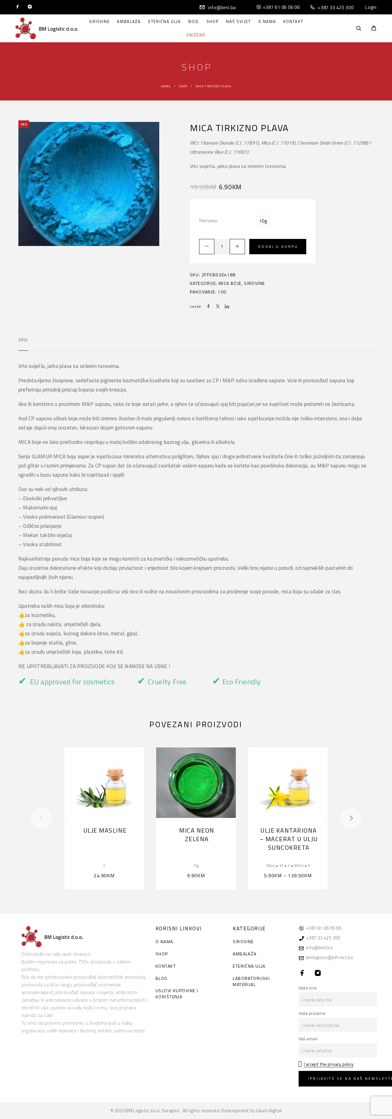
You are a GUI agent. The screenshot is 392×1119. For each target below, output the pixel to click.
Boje (193, 21)
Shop (212, 21)
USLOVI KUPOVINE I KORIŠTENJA (177, 993)
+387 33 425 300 (335, 7)
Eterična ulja (164, 21)
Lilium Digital (269, 1110)
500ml (299, 865)
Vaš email (308, 1038)
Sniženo (196, 35)
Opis (23, 340)
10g (222, 292)
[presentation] (41, 818)
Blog (162, 978)
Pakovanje (208, 220)
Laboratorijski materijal (251, 981)
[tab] (23, 344)
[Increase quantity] (237, 246)
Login (371, 7)
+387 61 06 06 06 (281, 7)
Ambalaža (129, 21)
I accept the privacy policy (328, 1064)
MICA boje (230, 283)
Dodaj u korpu (278, 246)
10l (281, 865)
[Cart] (373, 29)
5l (309, 865)
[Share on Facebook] (208, 307)
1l (104, 865)
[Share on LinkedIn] (227, 307)
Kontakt (293, 21)
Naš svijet (238, 21)
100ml (270, 865)
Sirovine (99, 21)
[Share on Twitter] (217, 307)
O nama (267, 21)
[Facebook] (17, 7)
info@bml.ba (222, 7)
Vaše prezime (312, 1013)
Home (166, 86)
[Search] (358, 28)
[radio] (263, 220)
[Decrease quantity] (206, 246)
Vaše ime (308, 988)
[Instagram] (30, 7)
